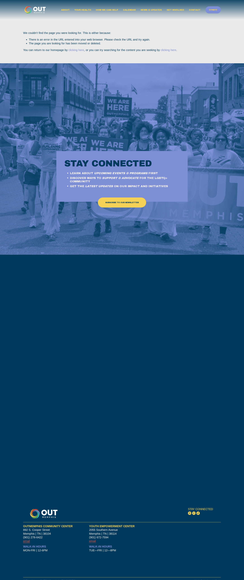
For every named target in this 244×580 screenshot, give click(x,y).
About (65, 10)
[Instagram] (189, 513)
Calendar (129, 10)
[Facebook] (194, 513)
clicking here (76, 50)
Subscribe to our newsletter (122, 203)
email (92, 541)
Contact (195, 10)
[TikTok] (198, 513)
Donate (213, 10)
